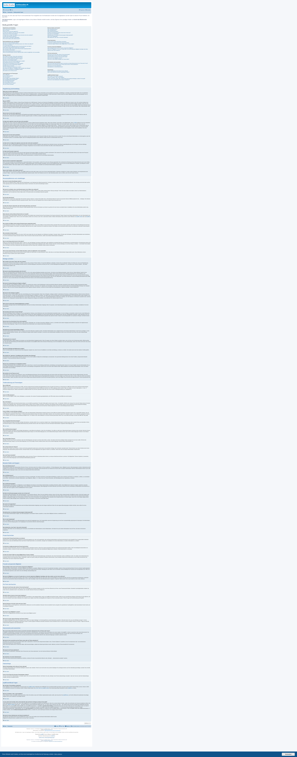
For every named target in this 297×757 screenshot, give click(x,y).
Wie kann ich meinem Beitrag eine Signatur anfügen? (13, 58)
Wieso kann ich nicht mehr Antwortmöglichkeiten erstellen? (14, 61)
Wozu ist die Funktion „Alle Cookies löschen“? (11, 38)
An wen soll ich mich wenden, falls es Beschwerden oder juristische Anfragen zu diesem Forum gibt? (66, 78)
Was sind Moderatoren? (52, 30)
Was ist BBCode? (6, 74)
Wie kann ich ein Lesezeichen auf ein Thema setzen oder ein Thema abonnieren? (63, 64)
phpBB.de (88, 216)
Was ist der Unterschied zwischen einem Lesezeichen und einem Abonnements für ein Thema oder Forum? (68, 63)
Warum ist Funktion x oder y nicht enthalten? (56, 77)
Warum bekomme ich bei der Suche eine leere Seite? (57, 56)
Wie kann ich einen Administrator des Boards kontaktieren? (59, 79)
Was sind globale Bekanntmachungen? (10, 79)
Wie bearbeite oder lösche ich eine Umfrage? (11, 62)
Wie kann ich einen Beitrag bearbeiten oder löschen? (13, 57)
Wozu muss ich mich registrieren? (9, 29)
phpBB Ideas (65, 695)
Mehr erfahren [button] (58, 754)
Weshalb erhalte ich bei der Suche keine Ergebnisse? (58, 55)
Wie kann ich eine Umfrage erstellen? (10, 59)
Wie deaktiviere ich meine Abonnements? (55, 66)
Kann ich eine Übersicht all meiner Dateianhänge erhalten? (58, 72)
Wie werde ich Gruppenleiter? (53, 33)
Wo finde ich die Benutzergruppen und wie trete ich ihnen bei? (59, 32)
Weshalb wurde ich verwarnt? (8, 65)
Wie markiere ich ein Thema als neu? (10, 70)
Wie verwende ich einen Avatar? (9, 49)
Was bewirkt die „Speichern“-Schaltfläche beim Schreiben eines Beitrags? (16, 68)
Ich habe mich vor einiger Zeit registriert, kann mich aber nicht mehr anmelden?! (18, 35)
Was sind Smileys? (6, 77)
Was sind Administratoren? (53, 29)
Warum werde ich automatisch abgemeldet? (11, 37)
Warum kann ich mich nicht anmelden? (10, 33)
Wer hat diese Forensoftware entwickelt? (55, 76)
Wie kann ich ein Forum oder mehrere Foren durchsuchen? (59, 54)
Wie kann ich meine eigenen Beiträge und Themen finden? (58, 59)
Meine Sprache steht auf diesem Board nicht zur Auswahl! (14, 47)
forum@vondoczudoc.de (48, 729)
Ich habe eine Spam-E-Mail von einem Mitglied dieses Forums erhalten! (61, 43)
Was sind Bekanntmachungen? (9, 80)
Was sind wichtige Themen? (8, 81)
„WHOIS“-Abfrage (11, 704)
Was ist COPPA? (6, 30)
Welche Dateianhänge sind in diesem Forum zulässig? (58, 70)
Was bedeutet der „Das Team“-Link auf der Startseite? (58, 37)
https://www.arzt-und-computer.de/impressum (52, 730)
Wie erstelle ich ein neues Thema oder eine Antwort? (13, 56)
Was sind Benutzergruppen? (53, 31)
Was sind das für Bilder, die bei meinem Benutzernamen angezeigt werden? (17, 48)
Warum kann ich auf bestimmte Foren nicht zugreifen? (13, 63)
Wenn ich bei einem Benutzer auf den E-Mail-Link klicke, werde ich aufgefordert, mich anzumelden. (21, 52)
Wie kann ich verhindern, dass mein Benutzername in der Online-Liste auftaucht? (18, 43)
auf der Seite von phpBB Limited (42, 688)
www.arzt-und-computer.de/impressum (55, 741)
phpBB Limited (79, 216)
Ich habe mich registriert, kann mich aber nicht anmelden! (13, 32)
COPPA (75, 122)
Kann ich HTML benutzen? (8, 75)
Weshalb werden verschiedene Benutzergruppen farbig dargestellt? (60, 35)
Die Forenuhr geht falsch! (7, 45)
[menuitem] (11, 10)
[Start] (9, 5)
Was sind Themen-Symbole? (8, 84)
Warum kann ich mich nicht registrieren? (10, 31)
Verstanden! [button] (288, 754)
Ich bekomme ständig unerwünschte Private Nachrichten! (58, 42)
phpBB (41, 734)
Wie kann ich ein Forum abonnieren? (54, 65)
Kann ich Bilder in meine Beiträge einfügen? (11, 78)
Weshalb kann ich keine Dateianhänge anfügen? (12, 64)
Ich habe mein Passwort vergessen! (9, 36)
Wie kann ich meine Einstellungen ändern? (11, 42)
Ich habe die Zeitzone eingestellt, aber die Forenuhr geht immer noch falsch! (17, 46)
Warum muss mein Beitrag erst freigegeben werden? (13, 69)
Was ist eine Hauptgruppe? (53, 36)
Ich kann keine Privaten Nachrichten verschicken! (57, 41)
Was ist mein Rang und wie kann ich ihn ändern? (12, 51)
